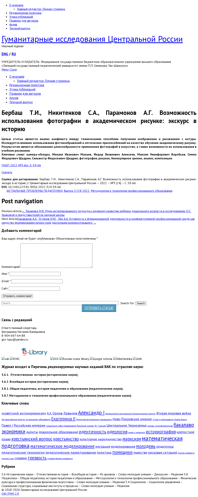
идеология (117, 431)
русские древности (186, 453)
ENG (5, 54)
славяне (21, 458)
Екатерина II (63, 418)
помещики (122, 452)
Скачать (7, 172)
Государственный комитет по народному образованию (26, 419)
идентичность (92, 431)
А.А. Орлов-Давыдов (62, 413)
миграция (102, 446)
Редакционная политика (25, 13)
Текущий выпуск (19, 28)
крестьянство (66, 438)
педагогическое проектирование (70, 452)
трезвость (37, 457)
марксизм (131, 438)
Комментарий (11, 267)
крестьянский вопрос (31, 438)
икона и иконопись (136, 432)
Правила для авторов (23, 20)
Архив (13, 24)
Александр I (91, 412)
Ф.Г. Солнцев (100, 425)
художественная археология (60, 458)
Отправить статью (99, 308)
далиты (32, 432)
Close (13, 69)
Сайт (5, 288)
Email (6, 281)
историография (161, 431)
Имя (5, 274)
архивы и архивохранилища (160, 425)
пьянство (140, 452)
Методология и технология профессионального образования (131, 191)
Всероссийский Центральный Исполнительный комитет (130, 413)
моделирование (123, 446)
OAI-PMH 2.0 (10, 493)
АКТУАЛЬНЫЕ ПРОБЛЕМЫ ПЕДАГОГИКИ (34, 191)
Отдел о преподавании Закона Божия (170, 419)
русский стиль (8, 458)
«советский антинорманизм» (24, 413)
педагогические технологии (23, 452)
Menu (5, 69)
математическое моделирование (62, 446)
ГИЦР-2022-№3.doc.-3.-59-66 (21, 165)
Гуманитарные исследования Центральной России (92, 38)
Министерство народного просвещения (94, 419)
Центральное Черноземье (127, 425)
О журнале (16, 5)
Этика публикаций (21, 17)
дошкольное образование (58, 432)
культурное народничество (101, 439)
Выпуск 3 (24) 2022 (76, 191)
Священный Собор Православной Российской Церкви (70, 425)
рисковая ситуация (162, 452)
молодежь (145, 446)
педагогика (165, 446)
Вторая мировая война (173, 413)
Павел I (7, 425)
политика (104, 452)
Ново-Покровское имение (132, 419)
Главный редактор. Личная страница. (41, 9)
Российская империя (29, 425)
